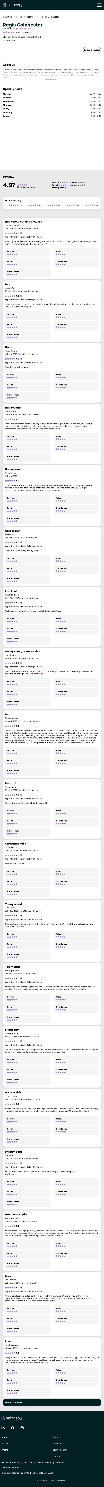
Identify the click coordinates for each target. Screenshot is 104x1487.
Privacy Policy (42, 1481)
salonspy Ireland (36, 1462)
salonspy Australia (54, 1462)
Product (6, 1443)
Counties (7, 16)
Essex (19, 16)
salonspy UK (20, 1462)
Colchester (32, 16)
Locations (58, 1443)
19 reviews (26, 32)
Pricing (5, 1449)
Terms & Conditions (57, 1481)
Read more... (52, 79)
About (5, 1437)
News (55, 1437)
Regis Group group (22, 28)
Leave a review (92, 50)
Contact (57, 1456)
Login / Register (60, 1449)
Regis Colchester (50, 16)
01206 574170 (9, 40)
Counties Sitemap (10, 1467)
